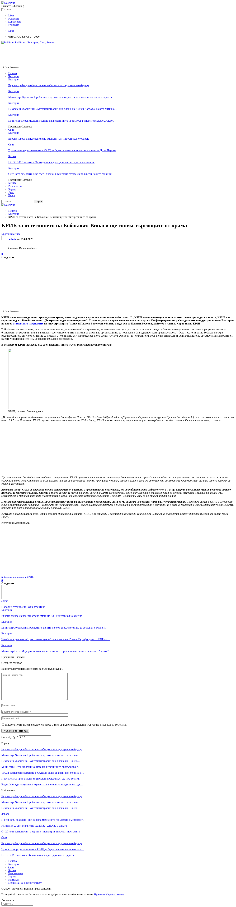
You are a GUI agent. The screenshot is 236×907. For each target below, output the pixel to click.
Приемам (99, 894)
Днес (11, 192)
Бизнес (12, 156)
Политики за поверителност (25, 882)
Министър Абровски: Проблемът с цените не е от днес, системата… (41, 755)
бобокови (6, 577)
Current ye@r (9, 737)
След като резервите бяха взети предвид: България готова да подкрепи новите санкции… (61, 173)
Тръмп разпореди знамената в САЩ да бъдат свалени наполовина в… (42, 772)
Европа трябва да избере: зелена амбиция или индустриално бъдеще (48, 85)
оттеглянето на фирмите (28, 323)
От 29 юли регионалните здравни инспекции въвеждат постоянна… (41, 831)
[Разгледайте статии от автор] (8, 597)
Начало (12, 73)
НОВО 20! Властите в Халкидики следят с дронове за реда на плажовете (51, 162)
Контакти (14, 879)
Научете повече (115, 894)
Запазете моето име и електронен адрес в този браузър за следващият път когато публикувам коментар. (66, 724)
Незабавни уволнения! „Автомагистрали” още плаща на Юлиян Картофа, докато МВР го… (62, 108)
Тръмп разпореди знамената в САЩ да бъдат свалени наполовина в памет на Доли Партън (62, 150)
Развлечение (15, 186)
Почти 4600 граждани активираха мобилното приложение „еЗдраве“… (43, 819)
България (13, 76)
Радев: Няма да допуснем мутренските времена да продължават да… (42, 784)
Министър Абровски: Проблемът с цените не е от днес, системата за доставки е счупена (60, 97)
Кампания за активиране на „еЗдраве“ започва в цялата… (35, 825)
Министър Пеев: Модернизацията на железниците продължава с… (41, 766)
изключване (19, 577)
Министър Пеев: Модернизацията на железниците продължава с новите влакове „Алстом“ (62, 120)
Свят (11, 129)
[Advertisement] (64, 54)
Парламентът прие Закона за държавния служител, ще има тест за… (41, 778)
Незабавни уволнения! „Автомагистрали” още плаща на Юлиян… (40, 760)
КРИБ (30, 577)
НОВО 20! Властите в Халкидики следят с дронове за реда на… (39, 855)
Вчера (11, 195)
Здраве (12, 189)
